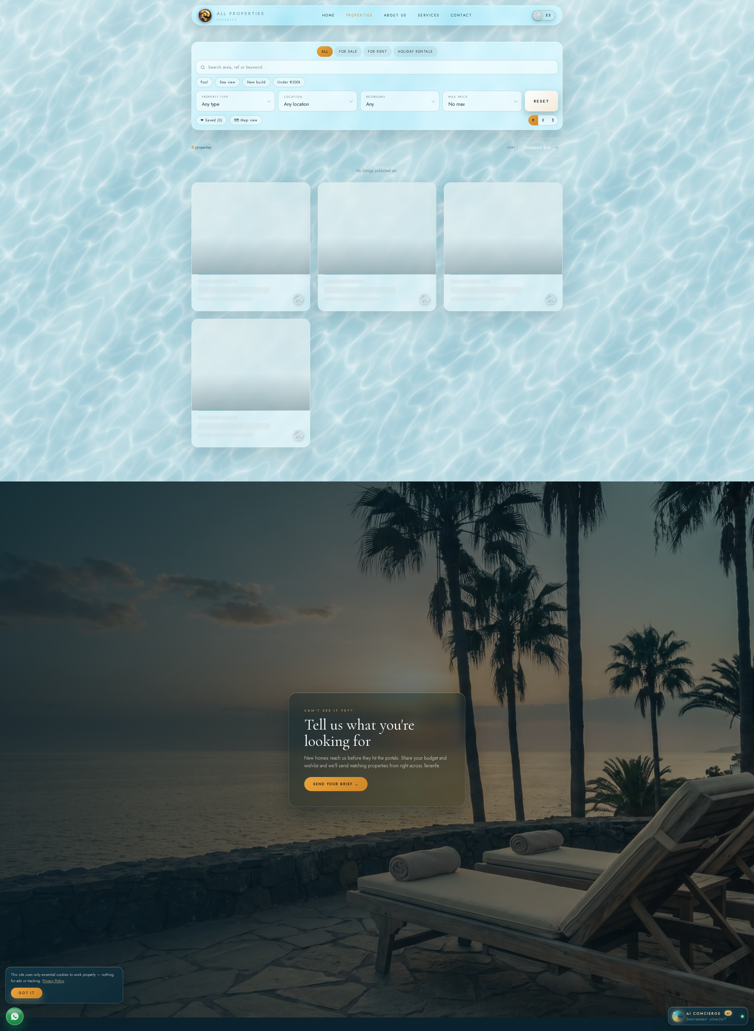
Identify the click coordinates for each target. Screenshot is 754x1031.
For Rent (377, 51)
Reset (542, 101)
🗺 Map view (245, 120)
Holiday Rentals (415, 51)
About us (395, 15)
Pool (204, 82)
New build (256, 82)
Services (429, 15)
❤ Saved (211, 120)
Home (328, 15)
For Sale (348, 51)
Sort (511, 147)
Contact (461, 15)
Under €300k (288, 82)
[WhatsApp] (15, 1016)
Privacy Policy (53, 981)
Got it (27, 993)
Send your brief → (336, 784)
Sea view (227, 82)
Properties (359, 15)
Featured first (537, 147)
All (325, 51)
